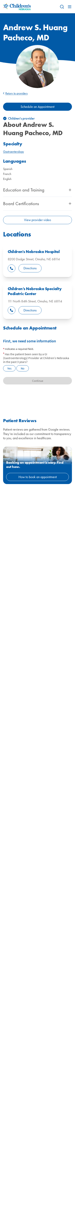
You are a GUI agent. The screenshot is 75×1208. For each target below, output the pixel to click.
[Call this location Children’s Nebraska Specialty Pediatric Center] (11, 310)
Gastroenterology (13, 152)
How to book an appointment (37, 477)
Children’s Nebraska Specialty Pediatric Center (35, 291)
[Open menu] (69, 7)
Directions (30, 268)
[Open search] (62, 7)
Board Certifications (21, 203)
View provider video (37, 220)
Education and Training (23, 190)
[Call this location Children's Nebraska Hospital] (11, 268)
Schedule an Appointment (37, 106)
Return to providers (16, 93)
